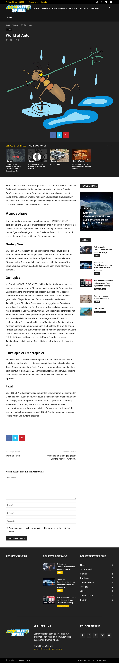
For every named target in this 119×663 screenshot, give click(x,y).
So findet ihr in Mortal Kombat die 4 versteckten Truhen (81, 166)
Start (8, 25)
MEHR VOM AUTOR (37, 146)
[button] (109, 8)
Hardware (95, 8)
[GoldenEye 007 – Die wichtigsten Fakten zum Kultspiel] (37, 155)
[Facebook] (92, 2)
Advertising (101, 660)
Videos (72, 8)
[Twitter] (106, 2)
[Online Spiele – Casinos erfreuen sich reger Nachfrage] (86, 250)
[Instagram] (96, 2)
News (9, 17)
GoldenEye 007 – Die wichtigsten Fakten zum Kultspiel (37, 166)
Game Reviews (58, 8)
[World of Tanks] (59, 155)
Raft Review (99, 309)
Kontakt (44, 2)
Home (36, 8)
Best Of (83, 8)
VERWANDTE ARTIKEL (16, 146)
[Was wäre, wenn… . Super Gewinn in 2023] (86, 299)
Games (45, 8)
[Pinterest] (101, 2)
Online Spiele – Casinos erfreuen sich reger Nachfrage (103, 249)
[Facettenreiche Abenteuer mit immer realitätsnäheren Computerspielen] (15, 155)
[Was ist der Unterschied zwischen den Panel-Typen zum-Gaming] (86, 283)
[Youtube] (111, 2)
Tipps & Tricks (78, 161)
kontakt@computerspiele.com (48, 649)
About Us (82, 660)
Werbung (32, 2)
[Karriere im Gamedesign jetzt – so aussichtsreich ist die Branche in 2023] (86, 265)
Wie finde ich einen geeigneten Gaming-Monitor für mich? (61, 457)
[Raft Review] (86, 312)
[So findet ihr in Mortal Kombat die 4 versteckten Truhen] (81, 155)
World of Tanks (56, 164)
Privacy (91, 660)
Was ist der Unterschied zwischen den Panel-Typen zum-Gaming (103, 283)
